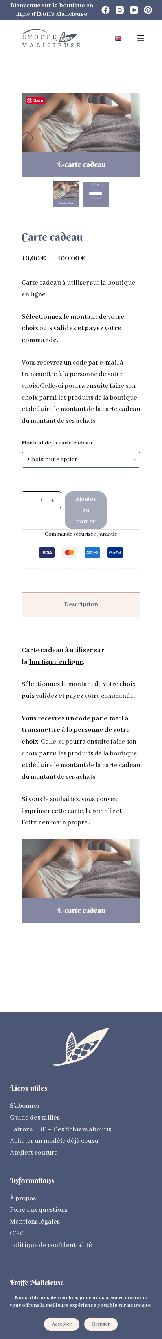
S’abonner (25, 1106)
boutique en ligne (56, 662)
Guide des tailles (35, 1118)
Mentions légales (35, 1222)
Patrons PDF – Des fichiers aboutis (60, 1129)
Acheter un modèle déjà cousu (54, 1141)
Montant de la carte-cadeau (57, 442)
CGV (16, 1233)
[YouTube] (134, 10)
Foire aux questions (39, 1210)
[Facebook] (105, 10)
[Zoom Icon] (81, 135)
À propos (23, 1198)
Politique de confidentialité (51, 1245)
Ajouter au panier (85, 510)
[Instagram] (120, 10)
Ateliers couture (34, 1153)
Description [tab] (81, 604)
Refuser (101, 1324)
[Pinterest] (148, 10)
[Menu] (140, 38)
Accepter (62, 1324)
